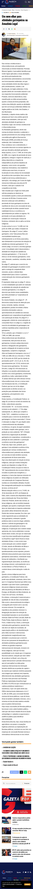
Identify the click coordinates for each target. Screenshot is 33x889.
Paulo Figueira (15, 12)
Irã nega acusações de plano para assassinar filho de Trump (21, 829)
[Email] (14, 28)
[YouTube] (25, 872)
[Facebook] (23, 872)
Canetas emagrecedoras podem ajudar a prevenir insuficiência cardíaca (21, 820)
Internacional (17, 833)
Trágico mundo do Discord (10, 765)
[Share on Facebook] (6, 28)
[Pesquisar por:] (13, 783)
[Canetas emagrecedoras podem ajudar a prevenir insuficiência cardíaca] (6, 820)
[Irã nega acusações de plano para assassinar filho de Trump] (6, 830)
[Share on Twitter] (9, 28)
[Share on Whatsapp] (12, 28)
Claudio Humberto (8, 761)
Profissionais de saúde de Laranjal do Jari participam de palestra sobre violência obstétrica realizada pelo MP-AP (21, 840)
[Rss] (30, 872)
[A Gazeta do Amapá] (10, 2)
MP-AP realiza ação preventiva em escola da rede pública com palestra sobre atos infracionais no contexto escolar (21, 853)
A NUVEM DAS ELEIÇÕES (9, 747)
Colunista (6, 12)
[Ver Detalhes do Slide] (16, 801)
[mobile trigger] (3, 2)
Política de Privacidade (8, 884)
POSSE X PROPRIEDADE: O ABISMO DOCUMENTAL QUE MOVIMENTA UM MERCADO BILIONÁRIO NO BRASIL (16, 757)
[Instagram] (28, 872)
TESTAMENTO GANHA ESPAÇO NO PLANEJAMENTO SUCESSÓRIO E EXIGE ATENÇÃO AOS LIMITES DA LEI (15, 752)
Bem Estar (16, 824)
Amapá (15, 846)
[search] (25, 2)
